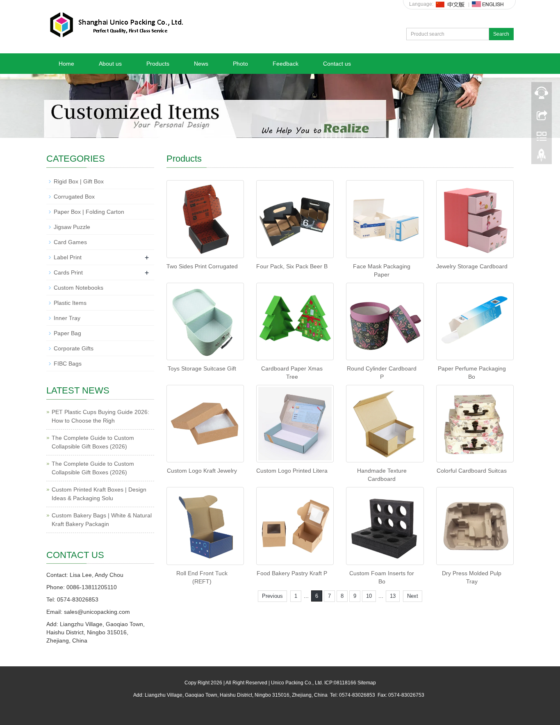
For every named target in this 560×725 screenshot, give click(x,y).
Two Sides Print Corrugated (202, 266)
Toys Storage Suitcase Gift (202, 368)
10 (369, 596)
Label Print (68, 257)
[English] (488, 4)
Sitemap (366, 683)
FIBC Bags (68, 363)
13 (393, 596)
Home (66, 63)
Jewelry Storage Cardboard (472, 266)
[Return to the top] (541, 157)
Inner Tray (67, 318)
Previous (272, 596)
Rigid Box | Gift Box (79, 181)
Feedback (285, 63)
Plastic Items (70, 303)
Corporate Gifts (73, 348)
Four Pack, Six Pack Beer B (292, 266)
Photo (240, 63)
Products (157, 63)
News (201, 63)
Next (412, 596)
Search (501, 34)
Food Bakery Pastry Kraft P (292, 573)
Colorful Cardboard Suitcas (472, 470)
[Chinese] (451, 4)
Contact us (337, 63)
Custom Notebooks (78, 287)
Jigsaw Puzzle (72, 227)
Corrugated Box (74, 196)
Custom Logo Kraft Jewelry (202, 470)
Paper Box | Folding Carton (89, 211)
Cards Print (68, 272)
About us (110, 63)
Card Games (70, 242)
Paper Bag (67, 333)
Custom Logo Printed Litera (292, 470)
